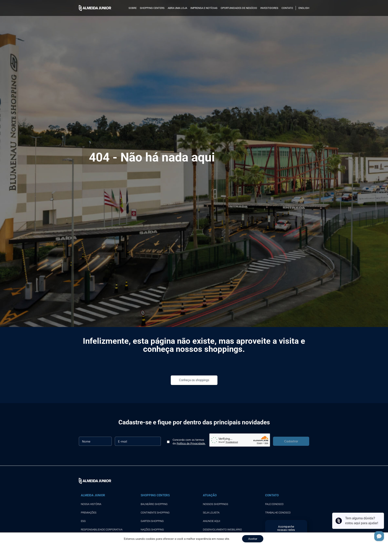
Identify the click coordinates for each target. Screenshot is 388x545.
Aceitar (252, 539)
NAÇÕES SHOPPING (152, 529)
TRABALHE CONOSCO (278, 512)
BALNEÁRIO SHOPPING (154, 504)
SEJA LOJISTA (211, 512)
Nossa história (91, 504)
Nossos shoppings (215, 504)
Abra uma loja (177, 7)
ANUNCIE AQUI (211, 521)
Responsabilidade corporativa (101, 529)
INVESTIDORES (269, 7)
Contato (287, 7)
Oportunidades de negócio (239, 7)
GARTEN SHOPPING (152, 521)
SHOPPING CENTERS (152, 7)
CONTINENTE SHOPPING (155, 512)
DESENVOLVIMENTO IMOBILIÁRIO (222, 529)
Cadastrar (291, 441)
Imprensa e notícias (203, 7)
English (303, 7)
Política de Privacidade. (191, 443)
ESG (83, 521)
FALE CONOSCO (274, 504)
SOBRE (133, 7)
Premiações (88, 512)
